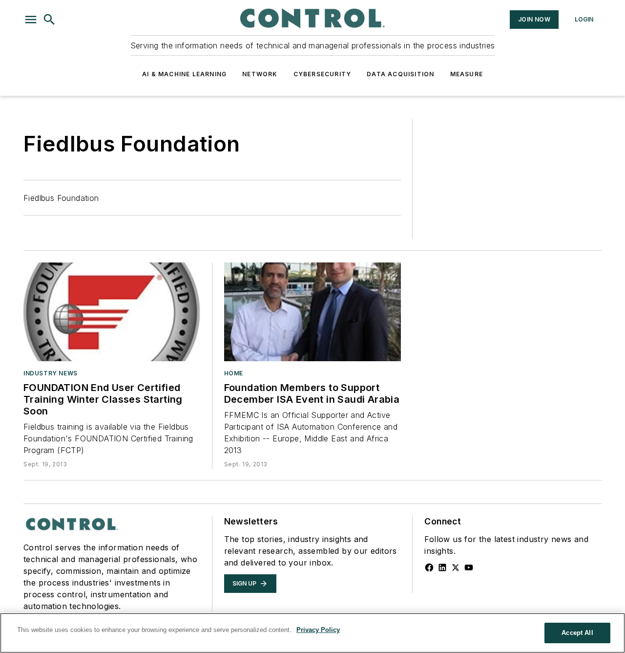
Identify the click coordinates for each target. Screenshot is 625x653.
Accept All (577, 632)
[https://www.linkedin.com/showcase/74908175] (442, 567)
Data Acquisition (400, 74)
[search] (49, 19)
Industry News (50, 373)
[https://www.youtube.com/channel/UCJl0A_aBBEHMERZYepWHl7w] (469, 567)
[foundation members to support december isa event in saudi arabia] (312, 311)
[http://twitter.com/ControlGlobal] (455, 567)
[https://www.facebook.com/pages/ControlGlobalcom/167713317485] (429, 567)
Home (233, 373)
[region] (312, 633)
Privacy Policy (318, 629)
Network (259, 74)
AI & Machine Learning (184, 74)
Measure (466, 74)
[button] (30, 19)
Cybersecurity (322, 74)
